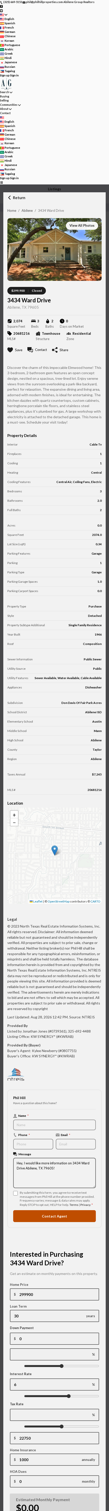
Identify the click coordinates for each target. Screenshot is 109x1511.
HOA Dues (18, 1472)
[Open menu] (1, 182)
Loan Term (18, 1306)
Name (23, 1115)
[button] (54, 850)
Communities (8, 104)
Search (4, 92)
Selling (4, 100)
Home (11, 210)
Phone (24, 1135)
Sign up (5, 75)
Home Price (19, 1285)
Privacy (85, 1205)
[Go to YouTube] (1, 10)
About (4, 108)
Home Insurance (23, 1450)
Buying (4, 96)
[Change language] (3, 15)
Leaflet (38, 901)
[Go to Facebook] (1, 6)
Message (25, 1154)
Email (65, 1135)
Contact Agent (54, 1216)
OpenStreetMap (58, 901)
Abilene (27, 210)
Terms (73, 1205)
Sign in (14, 75)
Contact (5, 113)
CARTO (95, 901)
